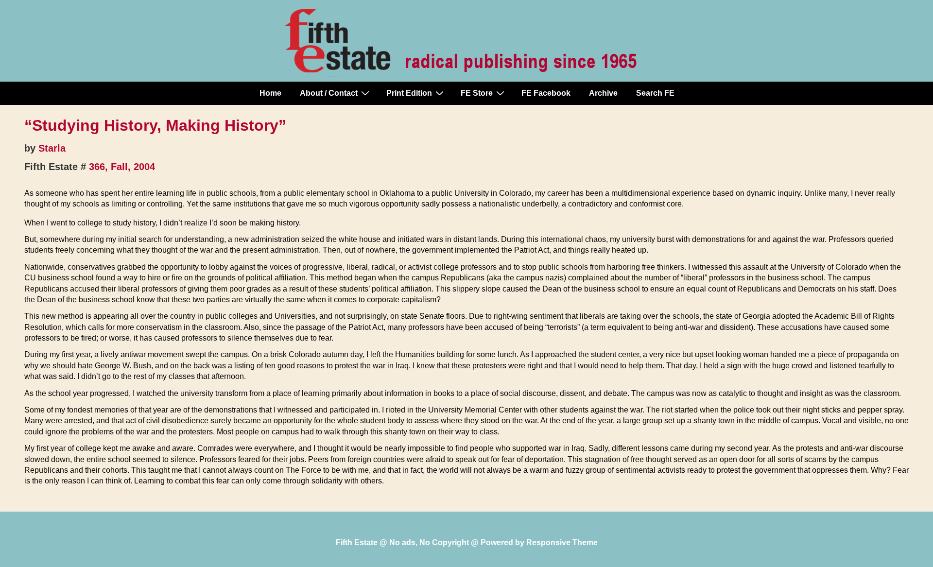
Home (270, 93)
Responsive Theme (562, 542)
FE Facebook (545, 93)
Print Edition (409, 93)
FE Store (477, 93)
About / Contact (329, 93)
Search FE (655, 93)
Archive (603, 93)
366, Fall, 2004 (122, 166)
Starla (52, 148)
